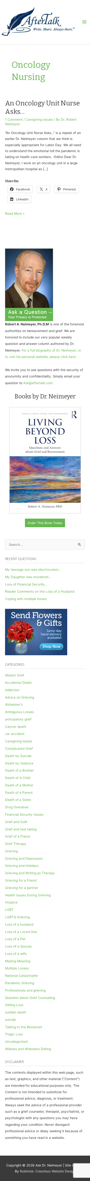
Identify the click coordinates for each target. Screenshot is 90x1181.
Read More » (14, 214)
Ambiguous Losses (19, 712)
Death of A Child (17, 778)
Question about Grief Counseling (30, 998)
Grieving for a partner (21, 888)
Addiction (12, 690)
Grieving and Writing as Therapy (30, 873)
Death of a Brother (19, 770)
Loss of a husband (19, 924)
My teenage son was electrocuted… (32, 569)
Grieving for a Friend (20, 880)
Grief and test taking (20, 829)
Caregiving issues (39, 119)
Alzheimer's (14, 704)
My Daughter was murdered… (28, 577)
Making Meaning (17, 961)
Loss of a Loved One (21, 932)
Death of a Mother (19, 785)
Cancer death (15, 727)
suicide (10, 1020)
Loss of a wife (16, 954)
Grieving (11, 851)
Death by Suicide (18, 756)
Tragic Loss (14, 1034)
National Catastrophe (21, 976)
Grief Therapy (15, 844)
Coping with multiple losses (26, 599)
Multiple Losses (17, 968)
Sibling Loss (14, 1005)
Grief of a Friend (17, 836)
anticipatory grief (18, 719)
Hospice (11, 902)
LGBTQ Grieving (17, 917)
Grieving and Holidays (22, 866)
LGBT (9, 910)
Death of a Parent (19, 792)
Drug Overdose (16, 807)
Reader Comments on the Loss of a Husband (39, 591)
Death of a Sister (18, 800)
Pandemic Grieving (19, 983)
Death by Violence (19, 763)
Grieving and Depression (24, 858)
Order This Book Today (45, 523)
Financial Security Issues (24, 814)
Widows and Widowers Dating (28, 1049)
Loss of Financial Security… (26, 584)
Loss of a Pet (15, 939)
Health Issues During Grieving (28, 895)
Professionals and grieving (25, 990)
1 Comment (14, 119)
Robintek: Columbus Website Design (47, 1171)
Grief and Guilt (16, 822)
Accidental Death (18, 683)
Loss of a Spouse (18, 946)
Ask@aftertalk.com (38, 383)
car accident (14, 734)
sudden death (15, 1012)
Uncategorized (16, 1041)
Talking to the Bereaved (23, 1027)
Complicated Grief (19, 748)
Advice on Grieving (19, 697)
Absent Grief (14, 675)
